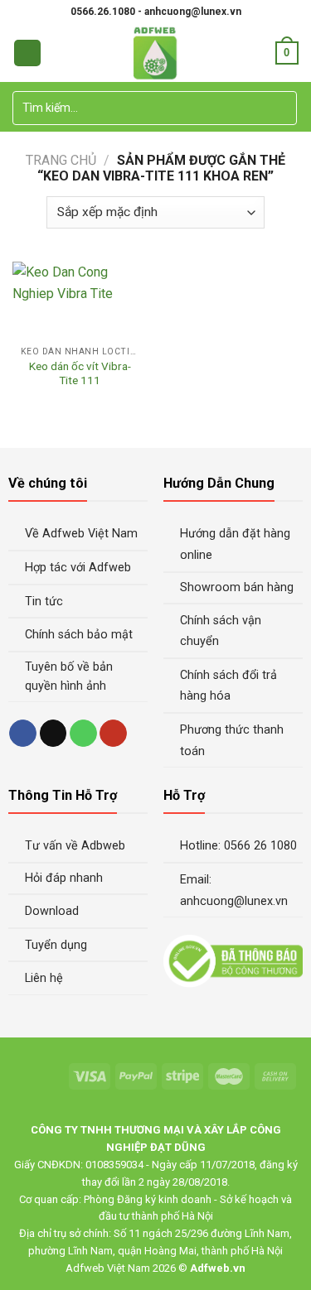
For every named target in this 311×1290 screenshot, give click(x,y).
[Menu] (27, 53)
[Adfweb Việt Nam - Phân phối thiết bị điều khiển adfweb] (155, 53)
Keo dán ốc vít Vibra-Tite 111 (80, 373)
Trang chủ (61, 160)
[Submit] (281, 108)
